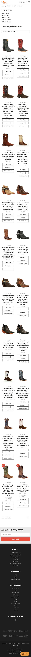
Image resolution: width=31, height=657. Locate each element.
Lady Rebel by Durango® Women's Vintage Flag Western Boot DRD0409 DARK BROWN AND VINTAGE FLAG (8, 110)
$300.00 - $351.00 (6, 21)
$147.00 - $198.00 (6, 15)
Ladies (15, 577)
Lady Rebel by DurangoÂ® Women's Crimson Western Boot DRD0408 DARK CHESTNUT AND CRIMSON (23, 110)
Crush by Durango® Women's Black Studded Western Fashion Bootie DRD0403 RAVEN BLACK (23, 346)
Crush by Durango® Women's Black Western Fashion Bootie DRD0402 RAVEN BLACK (8, 345)
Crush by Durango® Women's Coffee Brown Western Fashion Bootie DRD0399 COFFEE (23, 206)
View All (15, 610)
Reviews (15, 561)
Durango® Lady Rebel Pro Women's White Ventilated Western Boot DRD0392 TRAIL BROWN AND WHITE (23, 441)
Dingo (15, 601)
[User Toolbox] (22, 2)
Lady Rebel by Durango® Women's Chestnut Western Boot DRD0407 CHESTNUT (8, 156)
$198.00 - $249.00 (6, 17)
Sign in (12, 563)
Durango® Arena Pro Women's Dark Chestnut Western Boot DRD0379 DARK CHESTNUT (22, 488)
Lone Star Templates (18, 651)
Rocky (15, 590)
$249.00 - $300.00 (6, 19)
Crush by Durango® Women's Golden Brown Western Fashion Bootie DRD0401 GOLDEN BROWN (23, 300)
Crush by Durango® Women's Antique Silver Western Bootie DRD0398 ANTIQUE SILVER (8, 206)
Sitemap (16, 565)
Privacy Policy (15, 557)
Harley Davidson (15, 603)
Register (18, 563)
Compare (7, 74)
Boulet (15, 605)
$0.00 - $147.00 (6, 13)
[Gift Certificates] (24, 2)
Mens (15, 575)
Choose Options (8, 78)
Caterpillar (15, 608)
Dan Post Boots (15, 597)
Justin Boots (15, 588)
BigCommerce (18, 649)
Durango (15, 595)
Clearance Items (15, 579)
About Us (15, 559)
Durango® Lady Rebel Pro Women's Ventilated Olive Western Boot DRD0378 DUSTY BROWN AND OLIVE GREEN (8, 490)
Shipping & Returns (16, 552)
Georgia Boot (15, 592)
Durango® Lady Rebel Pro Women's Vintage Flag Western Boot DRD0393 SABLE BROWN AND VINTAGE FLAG (8, 442)
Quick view (8, 71)
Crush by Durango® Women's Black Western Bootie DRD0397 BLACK (23, 250)
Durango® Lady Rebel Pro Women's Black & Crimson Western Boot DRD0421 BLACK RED (23, 61)
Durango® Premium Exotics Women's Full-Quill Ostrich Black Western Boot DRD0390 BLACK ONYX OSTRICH (22, 393)
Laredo (15, 599)
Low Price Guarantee (15, 555)
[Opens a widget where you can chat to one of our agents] (24, 654)
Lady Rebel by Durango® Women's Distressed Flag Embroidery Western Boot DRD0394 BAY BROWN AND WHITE (8, 394)
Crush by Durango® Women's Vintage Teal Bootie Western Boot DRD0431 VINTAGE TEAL (8, 62)
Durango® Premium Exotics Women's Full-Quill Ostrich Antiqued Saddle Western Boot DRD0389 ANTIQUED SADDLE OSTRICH (8, 253)
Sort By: (5, 31)
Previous (2, 655)
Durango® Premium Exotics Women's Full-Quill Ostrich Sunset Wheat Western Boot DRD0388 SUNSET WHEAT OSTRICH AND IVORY (23, 159)
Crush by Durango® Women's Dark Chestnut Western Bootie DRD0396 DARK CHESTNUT (8, 299)
